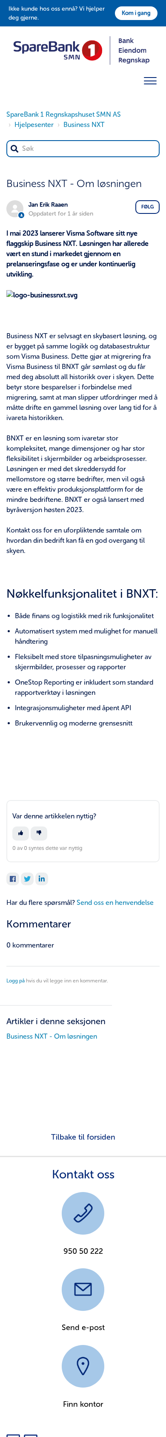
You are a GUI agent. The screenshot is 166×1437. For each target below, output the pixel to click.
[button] (150, 79)
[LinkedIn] (41, 879)
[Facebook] (12, 879)
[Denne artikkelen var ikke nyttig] (39, 833)
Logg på (15, 981)
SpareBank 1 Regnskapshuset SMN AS (63, 114)
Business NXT (84, 125)
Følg (147, 207)
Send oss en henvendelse (115, 902)
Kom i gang (136, 13)
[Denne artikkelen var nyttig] (20, 833)
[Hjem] (81, 50)
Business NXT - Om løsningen (51, 1036)
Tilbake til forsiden (83, 1137)
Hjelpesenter (34, 125)
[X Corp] (27, 879)
